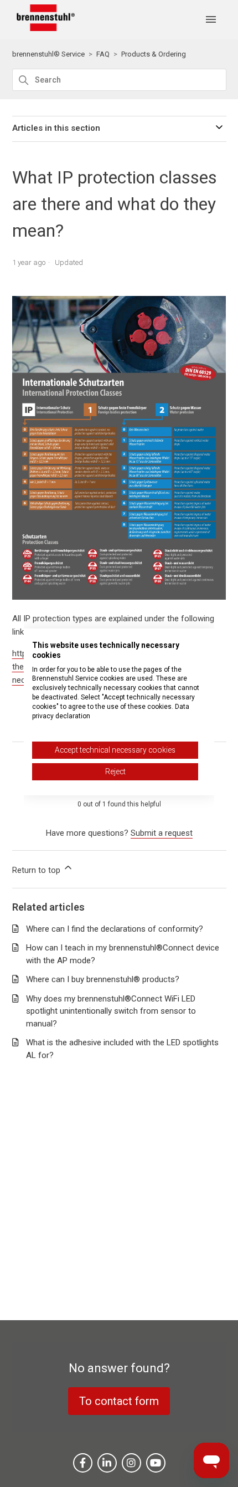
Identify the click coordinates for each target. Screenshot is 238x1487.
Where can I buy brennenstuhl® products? (102, 979)
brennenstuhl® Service (48, 54)
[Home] (43, 28)
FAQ (103, 54)
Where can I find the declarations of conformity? (114, 929)
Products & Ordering (153, 54)
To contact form (119, 1401)
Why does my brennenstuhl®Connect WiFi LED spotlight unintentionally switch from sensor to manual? (111, 1011)
